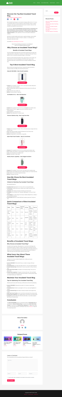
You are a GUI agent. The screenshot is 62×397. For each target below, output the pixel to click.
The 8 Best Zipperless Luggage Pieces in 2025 (36, 344)
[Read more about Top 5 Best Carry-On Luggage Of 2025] (17, 338)
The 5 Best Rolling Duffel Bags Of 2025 (8, 343)
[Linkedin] (17, 19)
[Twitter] (11, 19)
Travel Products (15, 17)
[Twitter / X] (22, 327)
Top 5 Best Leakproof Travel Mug (52, 31)
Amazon (30, 306)
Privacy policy (30, 394)
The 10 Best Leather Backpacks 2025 (27, 343)
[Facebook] (8, 19)
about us (25, 394)
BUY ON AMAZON (22, 82)
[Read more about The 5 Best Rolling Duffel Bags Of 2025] (8, 338)
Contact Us (36, 394)
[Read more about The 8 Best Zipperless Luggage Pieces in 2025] (36, 338)
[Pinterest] (14, 19)
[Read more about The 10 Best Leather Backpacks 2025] (27, 338)
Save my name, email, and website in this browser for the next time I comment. (21, 377)
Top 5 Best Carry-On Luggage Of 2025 (17, 343)
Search (47, 10)
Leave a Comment (10, 17)
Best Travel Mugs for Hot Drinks (17, 41)
